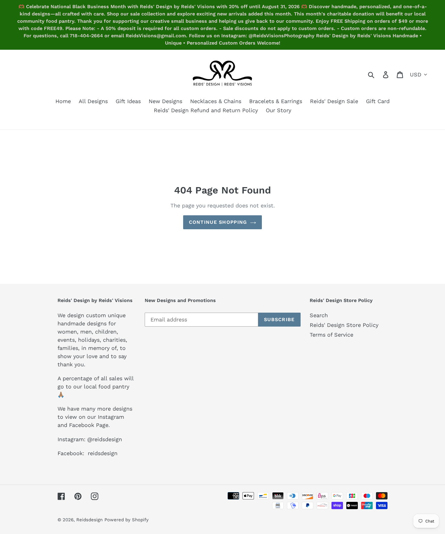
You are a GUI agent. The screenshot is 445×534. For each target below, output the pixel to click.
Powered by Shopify (126, 519)
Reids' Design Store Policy (344, 325)
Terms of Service (331, 334)
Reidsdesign (89, 519)
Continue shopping (218, 222)
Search (319, 315)
